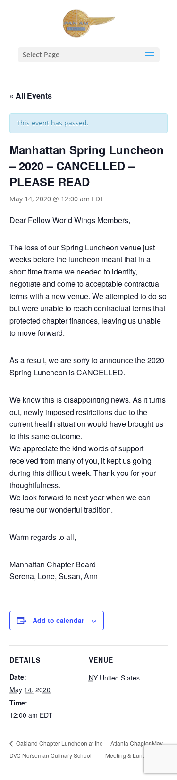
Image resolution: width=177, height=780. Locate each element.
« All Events (30, 95)
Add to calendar (58, 620)
